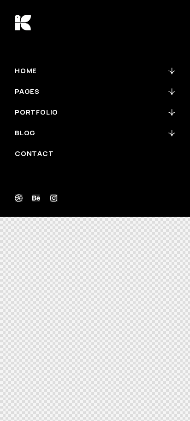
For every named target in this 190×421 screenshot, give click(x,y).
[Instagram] (54, 198)
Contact (34, 153)
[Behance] (36, 198)
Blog (25, 133)
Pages (27, 91)
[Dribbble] (19, 198)
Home (26, 70)
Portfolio (36, 112)
